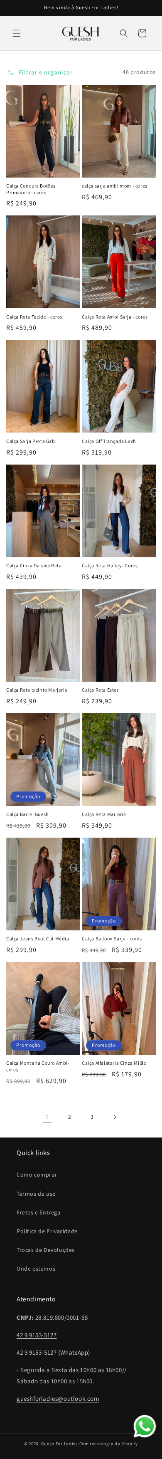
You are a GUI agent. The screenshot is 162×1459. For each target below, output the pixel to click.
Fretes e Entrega (39, 1212)
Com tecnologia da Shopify (108, 1444)
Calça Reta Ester (100, 690)
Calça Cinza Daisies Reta (33, 565)
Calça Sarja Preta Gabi (31, 441)
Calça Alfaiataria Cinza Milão (114, 1063)
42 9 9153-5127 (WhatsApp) (53, 1352)
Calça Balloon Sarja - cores (112, 938)
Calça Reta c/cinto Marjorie (36, 690)
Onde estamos (36, 1268)
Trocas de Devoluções (46, 1250)
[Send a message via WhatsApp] (145, 1426)
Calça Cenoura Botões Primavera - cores (31, 189)
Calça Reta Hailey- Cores (109, 565)
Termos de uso (36, 1193)
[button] (16, 33)
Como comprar (37, 1174)
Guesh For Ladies (59, 1444)
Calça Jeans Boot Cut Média (37, 938)
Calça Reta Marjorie (104, 814)
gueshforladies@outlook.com (58, 1398)
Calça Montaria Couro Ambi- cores (38, 1066)
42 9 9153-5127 (36, 1335)
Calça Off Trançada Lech (109, 441)
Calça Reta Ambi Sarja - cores (114, 317)
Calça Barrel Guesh (27, 814)
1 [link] (47, 1117)
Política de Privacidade (47, 1231)
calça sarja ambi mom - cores (114, 186)
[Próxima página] (115, 1117)
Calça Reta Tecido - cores (34, 317)
